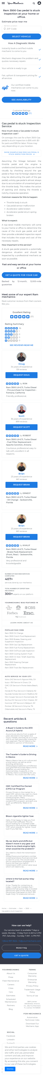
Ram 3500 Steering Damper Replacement (16, 663)
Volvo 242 (9, 679)
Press (10, 977)
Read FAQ (21, 948)
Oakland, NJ (31, 691)
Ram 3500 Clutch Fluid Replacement (20, 636)
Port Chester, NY (30, 700)
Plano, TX (31, 709)
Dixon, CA (27, 682)
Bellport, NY (30, 703)
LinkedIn (11, 1039)
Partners (11, 1005)
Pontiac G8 (9, 706)
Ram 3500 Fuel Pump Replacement (20, 648)
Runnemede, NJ (30, 697)
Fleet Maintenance (10, 981)
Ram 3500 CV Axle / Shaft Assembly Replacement (20, 658)
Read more (29, 746)
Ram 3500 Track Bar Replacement (19, 668)
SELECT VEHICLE (21, 36)
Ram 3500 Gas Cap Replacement (18, 645)
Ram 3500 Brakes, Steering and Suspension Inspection (18, 640)
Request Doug (21, 375)
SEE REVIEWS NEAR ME (21, 345)
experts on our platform (23, 594)
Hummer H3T (10, 703)
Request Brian (21, 485)
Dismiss (10, 1069)
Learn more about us (21, 623)
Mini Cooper (10, 697)
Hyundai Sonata (11, 694)
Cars (11, 992)
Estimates (10, 995)
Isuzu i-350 (9, 682)
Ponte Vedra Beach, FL (21, 686)
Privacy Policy (32, 986)
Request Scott (21, 427)
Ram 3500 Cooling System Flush (18, 654)
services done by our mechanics (18, 583)
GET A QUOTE (21, 955)
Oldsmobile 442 (11, 709)
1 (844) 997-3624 (10, 941)
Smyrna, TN (28, 706)
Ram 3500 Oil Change (14, 633)
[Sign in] (39, 3)
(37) (30, 113)
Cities (10, 988)
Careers (10, 984)
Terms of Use (32, 996)
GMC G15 (8, 685)
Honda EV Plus (11, 691)
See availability (21, 100)
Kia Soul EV (9, 700)
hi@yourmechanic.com (30, 941)
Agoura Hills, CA (29, 679)
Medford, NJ (32, 694)
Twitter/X (11, 1043)
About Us (11, 973)
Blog (11, 1009)
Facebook (10, 1036)
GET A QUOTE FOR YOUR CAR (21, 275)
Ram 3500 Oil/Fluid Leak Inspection (20, 651)
